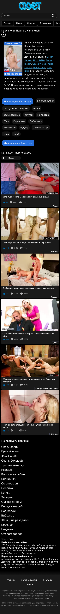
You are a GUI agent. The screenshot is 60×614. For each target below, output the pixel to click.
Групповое (19, 121)
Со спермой (9, 483)
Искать (53, 15)
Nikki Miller (39, 60)
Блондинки (9, 127)
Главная (7, 23)
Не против (43, 114)
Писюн (54, 251)
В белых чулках (45, 100)
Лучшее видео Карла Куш (18, 143)
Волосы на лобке (13, 474)
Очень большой (12, 460)
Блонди (54, 434)
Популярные (45, 23)
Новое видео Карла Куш (17, 101)
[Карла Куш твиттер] (3, 35)
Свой (16, 134)
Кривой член (10, 451)
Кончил (6, 492)
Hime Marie (39, 67)
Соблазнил (36, 121)
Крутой (29, 114)
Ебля (6, 121)
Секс (55, 342)
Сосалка (7, 488)
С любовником (11, 501)
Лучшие (31, 23)
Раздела (7, 469)
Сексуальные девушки (15, 108)
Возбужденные (11, 114)
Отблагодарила (11, 533)
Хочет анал (9, 456)
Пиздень (7, 529)
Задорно (7, 497)
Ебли (6, 134)
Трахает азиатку (12, 465)
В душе (24, 127)
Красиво (7, 524)
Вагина (54, 297)
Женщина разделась (15, 520)
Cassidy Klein (39, 63)
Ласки (36, 108)
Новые (19, 23)
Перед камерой (12, 506)
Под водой (8, 511)
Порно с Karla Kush (28, 30)
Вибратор (7, 515)
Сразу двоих (9, 447)
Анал (55, 206)
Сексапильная (41, 127)
